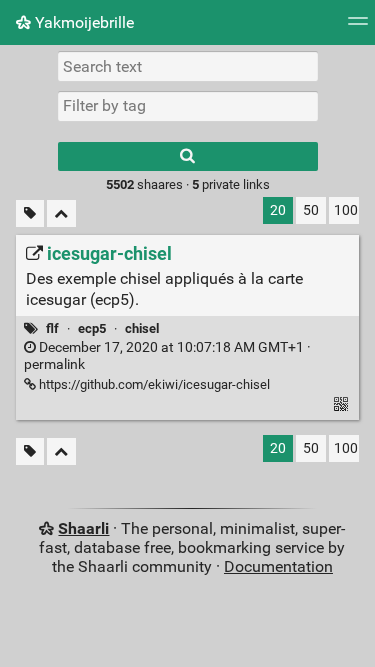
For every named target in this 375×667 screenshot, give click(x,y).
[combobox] (188, 106)
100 (346, 210)
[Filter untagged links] (30, 213)
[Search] (188, 156)
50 (311, 210)
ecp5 (92, 328)
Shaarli (83, 528)
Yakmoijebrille (82, 22)
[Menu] (358, 27)
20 (278, 210)
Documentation (278, 566)
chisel (142, 328)
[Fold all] (61, 213)
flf (52, 328)
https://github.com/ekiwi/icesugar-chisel (153, 384)
